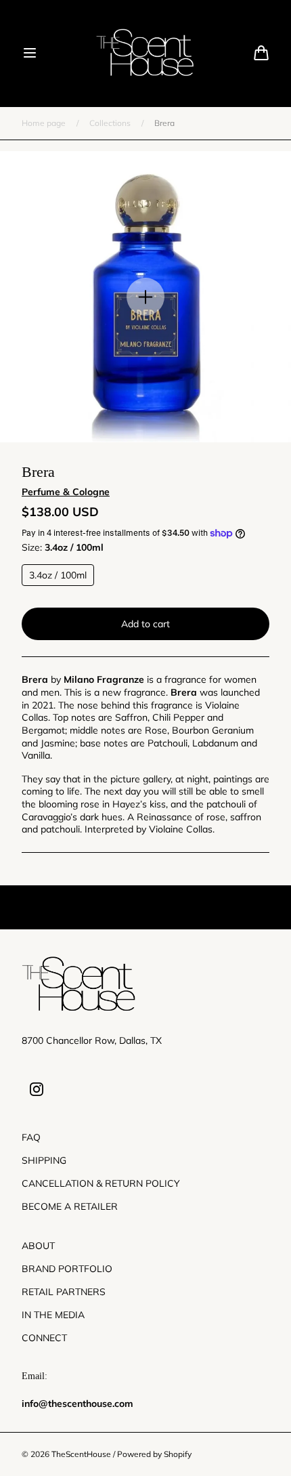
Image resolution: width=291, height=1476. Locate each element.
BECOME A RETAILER (70, 1206)
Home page (44, 123)
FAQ (31, 1137)
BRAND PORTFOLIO (67, 1269)
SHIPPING (44, 1160)
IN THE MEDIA (53, 1315)
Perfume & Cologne (66, 492)
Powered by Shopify (154, 1454)
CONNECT (44, 1338)
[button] (30, 53)
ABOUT (38, 1246)
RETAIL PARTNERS (64, 1292)
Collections (110, 123)
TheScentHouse (81, 1454)
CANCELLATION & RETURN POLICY (101, 1183)
